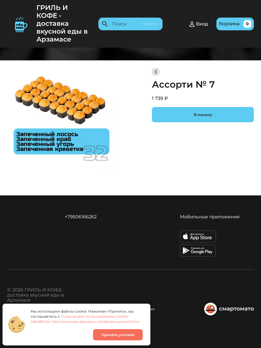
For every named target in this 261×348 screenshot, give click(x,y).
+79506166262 (81, 217)
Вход (202, 24)
